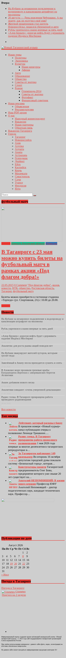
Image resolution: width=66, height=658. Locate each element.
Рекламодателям (24, 109)
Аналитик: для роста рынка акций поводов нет (27, 345)
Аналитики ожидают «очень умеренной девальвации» (31, 389)
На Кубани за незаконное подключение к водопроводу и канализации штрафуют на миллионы (32, 11)
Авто (18, 73)
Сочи (18, 179)
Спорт (18, 85)
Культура (20, 63)
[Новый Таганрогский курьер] (19, 47)
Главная (5, 243)
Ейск (18, 164)
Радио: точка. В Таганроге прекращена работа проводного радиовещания (27, 398)
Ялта (17, 188)
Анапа (18, 152)
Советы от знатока (25, 82)
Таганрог (20, 136)
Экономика (21, 60)
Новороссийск (23, 140)
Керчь (18, 170)
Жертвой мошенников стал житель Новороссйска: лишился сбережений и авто (33, 25)
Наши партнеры (24, 124)
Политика (20, 57)
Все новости (8, 409)
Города (12, 133)
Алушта (19, 149)
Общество (21, 79)
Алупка (19, 146)
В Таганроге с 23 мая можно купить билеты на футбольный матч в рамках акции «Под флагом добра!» (32, 264)
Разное (19, 88)
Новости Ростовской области (28, 243)
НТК (15, 288)
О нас (11, 115)
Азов (18, 143)
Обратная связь (23, 127)
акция (55, 285)
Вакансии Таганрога (20, 130)
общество (24, 288)
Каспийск (20, 167)
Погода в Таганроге (12, 588)
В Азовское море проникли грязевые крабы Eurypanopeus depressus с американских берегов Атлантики (28, 373)
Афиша (26, 70)
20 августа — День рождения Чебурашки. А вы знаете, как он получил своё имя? (35, 19)
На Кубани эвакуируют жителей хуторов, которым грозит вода (29, 354)
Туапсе (19, 182)
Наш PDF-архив (17, 112)
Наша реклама (16, 103)
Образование (22, 76)
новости (6, 288)
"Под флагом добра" (39, 285)
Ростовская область (42, 288)
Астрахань (21, 155)
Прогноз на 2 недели (14, 595)
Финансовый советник (35, 100)
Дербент (20, 161)
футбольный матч (23, 291)
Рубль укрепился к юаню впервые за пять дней (35, 29)
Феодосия (20, 185)
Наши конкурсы (31, 66)
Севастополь (22, 176)
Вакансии (20, 121)
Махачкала (21, 173)
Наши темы (14, 54)
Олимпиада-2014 (31, 91)
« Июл (5, 574)
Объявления (22, 106)
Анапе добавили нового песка (17, 382)
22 (23, 563)
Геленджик (21, 158)
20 (15, 563)
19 (11, 563)
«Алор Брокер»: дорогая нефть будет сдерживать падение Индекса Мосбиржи (36, 34)
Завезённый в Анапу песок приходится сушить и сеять (31, 362)
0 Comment (20, 285)
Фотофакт (27, 97)
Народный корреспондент (30, 118)
